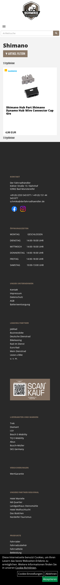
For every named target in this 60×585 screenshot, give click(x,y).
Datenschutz (16, 297)
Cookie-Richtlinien (25, 567)
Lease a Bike (16, 354)
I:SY (12, 430)
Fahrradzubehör (18, 545)
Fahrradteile (16, 548)
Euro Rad (14, 347)
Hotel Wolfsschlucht (20, 509)
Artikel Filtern (16, 53)
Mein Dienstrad (18, 351)
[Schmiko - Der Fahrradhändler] (31, 11)
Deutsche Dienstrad (20, 336)
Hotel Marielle (17, 498)
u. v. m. (14, 358)
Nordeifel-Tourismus (20, 516)
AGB (12, 300)
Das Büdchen (17, 513)
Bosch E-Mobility (18, 434)
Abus (12, 441)
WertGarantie (17, 473)
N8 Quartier (16, 502)
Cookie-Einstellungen (30, 573)
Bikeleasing (16, 340)
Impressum (16, 293)
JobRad (13, 329)
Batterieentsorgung (20, 304)
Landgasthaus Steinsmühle (24, 505)
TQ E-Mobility (17, 438)
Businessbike (17, 332)
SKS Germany (17, 449)
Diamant (14, 427)
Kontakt (14, 289)
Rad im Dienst (17, 343)
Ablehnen (51, 573)
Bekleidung (16, 552)
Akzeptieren (50, 579)
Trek (12, 423)
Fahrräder (15, 541)
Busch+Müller (17, 445)
